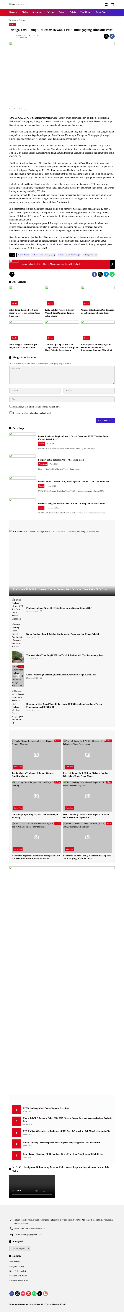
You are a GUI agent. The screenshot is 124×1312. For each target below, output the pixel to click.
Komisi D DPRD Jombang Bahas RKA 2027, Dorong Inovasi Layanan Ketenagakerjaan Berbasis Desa (67, 1119)
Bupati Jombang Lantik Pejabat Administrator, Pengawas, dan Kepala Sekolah (62, 634)
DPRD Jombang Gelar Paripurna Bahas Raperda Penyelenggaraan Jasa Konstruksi (61, 1143)
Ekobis (41, 486)
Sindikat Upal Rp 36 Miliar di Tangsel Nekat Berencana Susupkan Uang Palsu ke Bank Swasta (61, 347)
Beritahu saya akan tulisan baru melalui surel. (31, 413)
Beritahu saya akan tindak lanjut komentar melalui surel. (36, 407)
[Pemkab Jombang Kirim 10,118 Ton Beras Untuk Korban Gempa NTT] (18, 609)
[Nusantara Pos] (16, 4)
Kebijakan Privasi (16, 1266)
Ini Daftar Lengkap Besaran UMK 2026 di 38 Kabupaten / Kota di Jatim (71, 504)
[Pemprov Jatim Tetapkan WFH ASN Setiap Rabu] (22, 464)
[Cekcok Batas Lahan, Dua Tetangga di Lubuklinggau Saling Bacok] (98, 296)
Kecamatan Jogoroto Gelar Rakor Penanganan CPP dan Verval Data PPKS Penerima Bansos (36, 857)
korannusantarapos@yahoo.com (28, 1234)
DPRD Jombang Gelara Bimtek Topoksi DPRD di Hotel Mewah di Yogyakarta (86, 816)
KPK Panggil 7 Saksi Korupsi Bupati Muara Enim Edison (23, 346)
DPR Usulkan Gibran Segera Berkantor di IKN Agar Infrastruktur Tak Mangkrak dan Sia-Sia (66, 1131)
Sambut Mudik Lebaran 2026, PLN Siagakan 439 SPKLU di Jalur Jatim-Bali (73, 482)
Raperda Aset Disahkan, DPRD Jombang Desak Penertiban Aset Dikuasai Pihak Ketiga (63, 1154)
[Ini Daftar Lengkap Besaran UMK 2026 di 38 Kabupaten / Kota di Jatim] (22, 507)
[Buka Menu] (106, 4)
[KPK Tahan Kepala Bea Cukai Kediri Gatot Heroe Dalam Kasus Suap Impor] (26, 296)
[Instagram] (23, 1293)
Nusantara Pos (21, 35)
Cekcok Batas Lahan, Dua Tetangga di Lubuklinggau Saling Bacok (97, 311)
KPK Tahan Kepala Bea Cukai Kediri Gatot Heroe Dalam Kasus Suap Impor (24, 313)
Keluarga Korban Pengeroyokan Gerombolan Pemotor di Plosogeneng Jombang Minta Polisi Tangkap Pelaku (97, 347)
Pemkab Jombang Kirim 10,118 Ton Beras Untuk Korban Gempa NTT (58, 608)
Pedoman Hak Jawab (18, 1276)
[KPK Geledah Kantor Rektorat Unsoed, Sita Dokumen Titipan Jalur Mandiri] (62, 296)
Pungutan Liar (91, 255)
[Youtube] (28, 1293)
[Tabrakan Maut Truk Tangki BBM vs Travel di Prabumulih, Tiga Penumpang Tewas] (18, 657)
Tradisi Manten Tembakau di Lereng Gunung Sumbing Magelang (33, 774)
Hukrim (13, 25)
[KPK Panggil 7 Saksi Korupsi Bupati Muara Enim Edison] (26, 331)
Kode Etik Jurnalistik (18, 1271)
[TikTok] (39, 1293)
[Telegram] (106, 274)
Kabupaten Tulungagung (44, 255)
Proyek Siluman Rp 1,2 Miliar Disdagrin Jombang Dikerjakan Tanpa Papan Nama (86, 774)
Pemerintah (43, 464)
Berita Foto (18, 767)
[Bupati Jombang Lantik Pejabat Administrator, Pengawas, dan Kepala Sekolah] (18, 635)
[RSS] (45, 1293)
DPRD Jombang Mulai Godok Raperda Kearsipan (46, 1108)
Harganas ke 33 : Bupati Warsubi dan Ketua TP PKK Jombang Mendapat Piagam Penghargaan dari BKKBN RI (64, 705)
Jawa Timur (24, 255)
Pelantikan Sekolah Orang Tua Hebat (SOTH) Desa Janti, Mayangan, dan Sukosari (87, 857)
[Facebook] (94, 274)
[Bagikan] (112, 36)
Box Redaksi (14, 1262)
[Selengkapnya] (62, 525)
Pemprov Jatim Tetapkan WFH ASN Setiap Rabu (61, 460)
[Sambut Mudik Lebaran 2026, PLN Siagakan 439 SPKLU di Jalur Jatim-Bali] (22, 486)
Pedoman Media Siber (18, 1280)
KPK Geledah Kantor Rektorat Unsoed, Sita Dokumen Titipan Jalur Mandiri (59, 313)
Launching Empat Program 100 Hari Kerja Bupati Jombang (35, 816)
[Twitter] (100, 274)
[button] (113, 4)
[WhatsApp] (112, 274)
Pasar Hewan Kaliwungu (70, 255)
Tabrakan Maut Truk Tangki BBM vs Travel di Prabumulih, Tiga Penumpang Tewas (65, 655)
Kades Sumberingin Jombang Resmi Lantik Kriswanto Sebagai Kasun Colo (61, 675)
